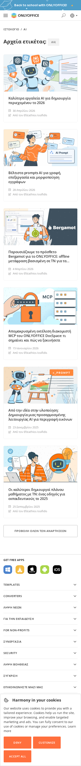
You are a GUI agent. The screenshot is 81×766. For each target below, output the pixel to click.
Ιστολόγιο (11, 29)
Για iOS (57, 569)
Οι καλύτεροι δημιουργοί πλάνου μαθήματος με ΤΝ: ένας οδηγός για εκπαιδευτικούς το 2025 (36, 494)
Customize (47, 743)
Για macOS (32, 569)
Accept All (17, 756)
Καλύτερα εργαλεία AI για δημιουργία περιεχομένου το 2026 (39, 100)
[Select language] (74, 15)
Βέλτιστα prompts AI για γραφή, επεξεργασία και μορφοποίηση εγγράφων (34, 177)
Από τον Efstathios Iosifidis (30, 115)
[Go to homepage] (25, 15)
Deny (17, 743)
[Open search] (63, 15)
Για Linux (20, 569)
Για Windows (7, 569)
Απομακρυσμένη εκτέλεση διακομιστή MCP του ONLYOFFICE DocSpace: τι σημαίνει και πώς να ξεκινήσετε (39, 336)
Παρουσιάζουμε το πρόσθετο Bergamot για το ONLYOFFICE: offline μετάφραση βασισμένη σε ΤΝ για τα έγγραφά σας (38, 256)
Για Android (44, 569)
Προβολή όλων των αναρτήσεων (40, 531)
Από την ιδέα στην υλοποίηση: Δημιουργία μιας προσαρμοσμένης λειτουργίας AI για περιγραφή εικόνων (40, 415)
